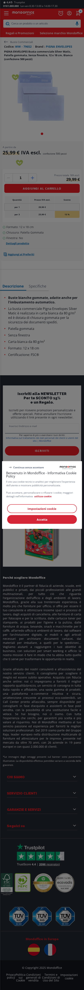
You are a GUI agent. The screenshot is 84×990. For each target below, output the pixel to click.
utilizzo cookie (43, 496)
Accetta (42, 519)
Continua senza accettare (28, 467)
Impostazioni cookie (42, 509)
